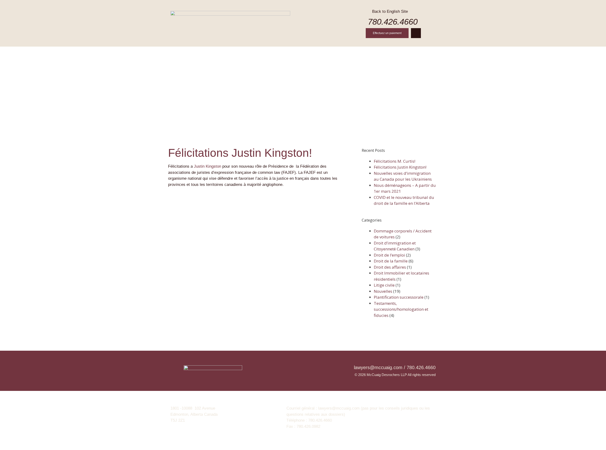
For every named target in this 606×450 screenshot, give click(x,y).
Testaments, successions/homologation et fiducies (401, 309)
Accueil (199, 52)
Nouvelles (377, 52)
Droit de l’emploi (389, 255)
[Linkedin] (416, 33)
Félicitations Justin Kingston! (400, 167)
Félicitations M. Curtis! (394, 161)
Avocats (265, 52)
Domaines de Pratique (305, 52)
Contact (405, 52)
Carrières (346, 52)
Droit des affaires (390, 267)
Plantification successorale (398, 297)
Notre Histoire (232, 52)
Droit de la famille (391, 261)
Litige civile (384, 285)
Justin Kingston (207, 166)
